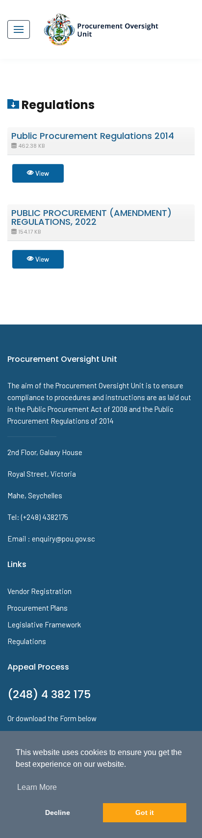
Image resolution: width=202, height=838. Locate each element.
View (41, 173)
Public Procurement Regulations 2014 (92, 136)
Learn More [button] (37, 787)
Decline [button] (57, 812)
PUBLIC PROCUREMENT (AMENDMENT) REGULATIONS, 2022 (91, 217)
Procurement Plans (37, 607)
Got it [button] (144, 812)
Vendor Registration (39, 591)
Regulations (26, 641)
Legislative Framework (44, 624)
